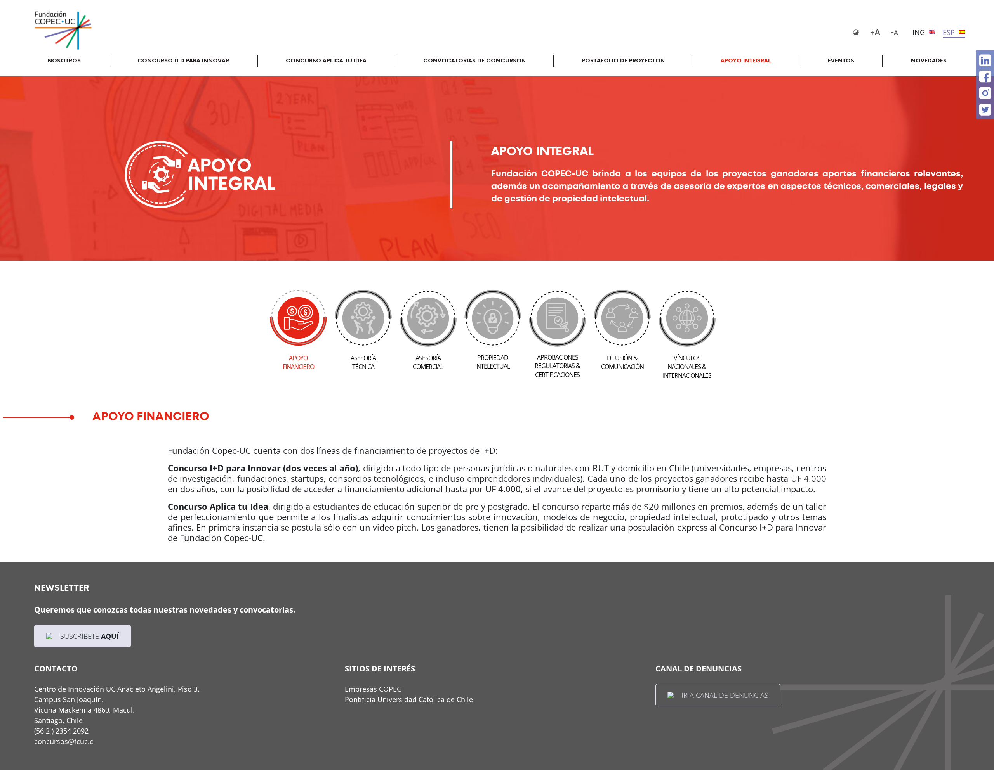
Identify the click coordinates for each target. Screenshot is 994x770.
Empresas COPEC (373, 689)
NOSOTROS (64, 60)
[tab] (298, 327)
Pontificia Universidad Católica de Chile (409, 699)
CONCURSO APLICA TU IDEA (326, 60)
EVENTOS (841, 60)
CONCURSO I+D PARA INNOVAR (183, 60)
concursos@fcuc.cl (64, 741)
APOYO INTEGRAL (746, 60)
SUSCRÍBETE (89, 636)
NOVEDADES (929, 60)
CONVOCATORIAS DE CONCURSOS (474, 60)
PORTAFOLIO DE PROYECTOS (623, 60)
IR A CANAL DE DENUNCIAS (724, 695)
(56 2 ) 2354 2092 (61, 730)
